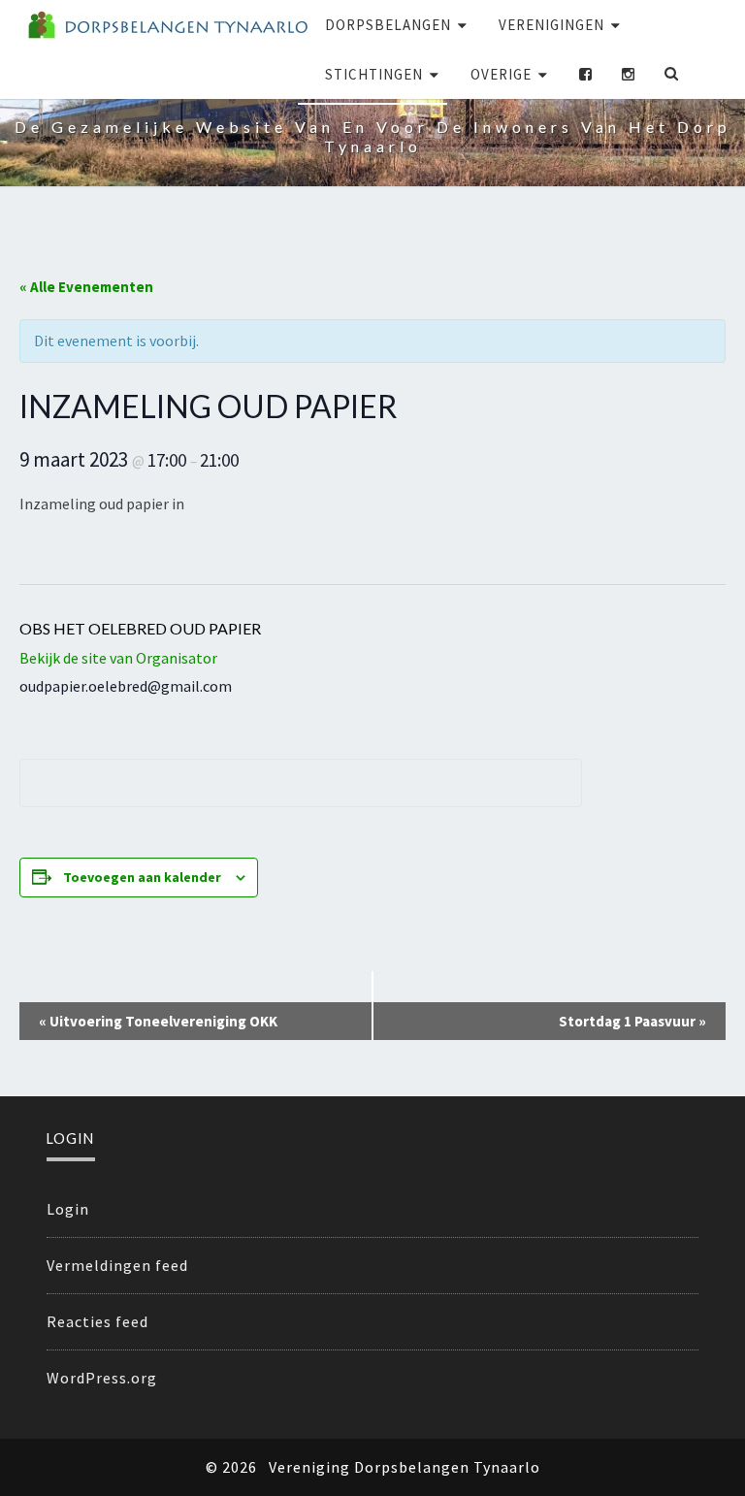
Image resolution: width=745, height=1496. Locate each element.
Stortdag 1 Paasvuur (632, 1021)
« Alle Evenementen (86, 286)
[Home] (166, 24)
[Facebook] (586, 74)
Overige (501, 74)
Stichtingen (374, 74)
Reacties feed (97, 1321)
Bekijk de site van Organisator (118, 657)
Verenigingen (551, 25)
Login (68, 1209)
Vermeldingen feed (117, 1265)
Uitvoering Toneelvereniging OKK (158, 1021)
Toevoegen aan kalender (142, 877)
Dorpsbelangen (388, 25)
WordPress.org (102, 1377)
